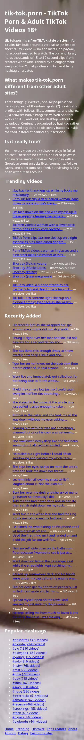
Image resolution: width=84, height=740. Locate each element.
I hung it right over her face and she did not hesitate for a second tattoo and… (45, 340)
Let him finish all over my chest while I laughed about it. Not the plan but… (40, 481)
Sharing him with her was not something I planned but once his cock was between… (44, 430)
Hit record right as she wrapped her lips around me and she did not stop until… (42, 327)
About (72, 729)
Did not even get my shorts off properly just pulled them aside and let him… (45, 589)
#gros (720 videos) (26, 674)
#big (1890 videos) (26, 648)
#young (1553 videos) (28, 657)
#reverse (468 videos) (28, 704)
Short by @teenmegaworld (32, 276)
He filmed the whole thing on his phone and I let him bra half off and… (46, 529)
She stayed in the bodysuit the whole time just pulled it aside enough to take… (43, 404)
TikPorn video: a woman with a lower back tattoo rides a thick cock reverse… (44, 227)
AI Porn (10, 733)
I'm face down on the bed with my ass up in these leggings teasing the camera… (45, 214)
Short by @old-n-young (29, 263)
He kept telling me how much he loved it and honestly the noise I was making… (45, 615)
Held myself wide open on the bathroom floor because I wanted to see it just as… (42, 550)
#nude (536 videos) (26, 691)
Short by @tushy (25, 272)
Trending (22, 729)
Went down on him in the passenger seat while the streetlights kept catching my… (43, 563)
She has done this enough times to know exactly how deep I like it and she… (43, 353)
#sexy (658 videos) (26, 687)
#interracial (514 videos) (30, 696)
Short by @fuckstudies (29, 268)
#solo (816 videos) (26, 661)
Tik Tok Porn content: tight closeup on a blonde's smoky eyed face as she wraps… (43, 300)
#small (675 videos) (27, 683)
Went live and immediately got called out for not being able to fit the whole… (45, 378)
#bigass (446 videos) (27, 717)
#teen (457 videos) (26, 713)
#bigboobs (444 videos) (30, 721)
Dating (23, 733)
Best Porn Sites (41, 733)
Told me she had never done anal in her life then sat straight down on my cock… (44, 503)
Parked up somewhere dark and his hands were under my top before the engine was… (45, 576)
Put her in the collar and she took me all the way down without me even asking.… (45, 417)
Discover (38, 729)
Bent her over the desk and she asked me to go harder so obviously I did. (45, 494)
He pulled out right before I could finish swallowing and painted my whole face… (42, 456)
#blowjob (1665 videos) (29, 653)
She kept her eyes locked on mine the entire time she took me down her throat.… (45, 469)
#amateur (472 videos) (29, 700)
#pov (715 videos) (25, 678)
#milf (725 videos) (25, 670)
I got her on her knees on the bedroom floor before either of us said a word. (45, 365)
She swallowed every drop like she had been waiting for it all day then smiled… (45, 443)
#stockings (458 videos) (30, 708)
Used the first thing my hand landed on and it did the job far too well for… (45, 537)
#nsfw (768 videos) (26, 665)
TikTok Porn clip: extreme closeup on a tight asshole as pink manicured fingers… (45, 239)
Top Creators (56, 729)
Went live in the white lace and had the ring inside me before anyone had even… (44, 516)
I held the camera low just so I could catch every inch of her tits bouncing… (43, 391)
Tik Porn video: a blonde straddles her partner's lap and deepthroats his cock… (42, 287)
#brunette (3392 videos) (30, 640)
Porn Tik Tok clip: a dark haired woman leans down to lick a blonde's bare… (46, 201)
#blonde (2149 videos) (29, 644)
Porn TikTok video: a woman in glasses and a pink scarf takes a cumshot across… (45, 252)
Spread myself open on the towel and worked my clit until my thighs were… (40, 602)
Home (9, 729)
